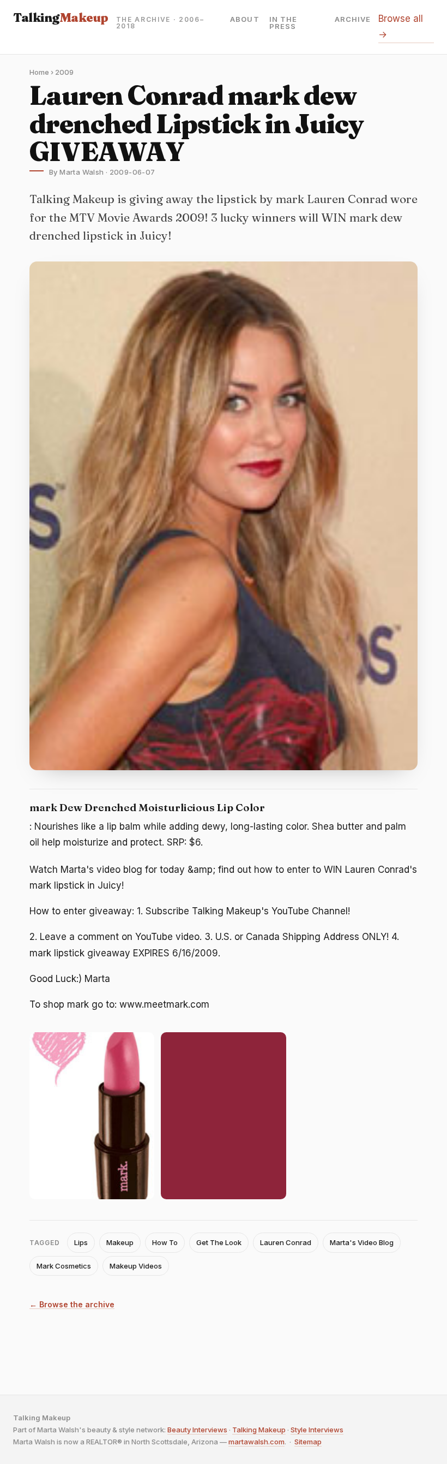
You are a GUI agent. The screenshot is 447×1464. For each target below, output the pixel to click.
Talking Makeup (259, 1429)
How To (165, 1242)
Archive (353, 19)
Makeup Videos (136, 1265)
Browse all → (400, 26)
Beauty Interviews (197, 1429)
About (244, 19)
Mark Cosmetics (64, 1265)
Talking (60, 17)
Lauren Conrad (285, 1242)
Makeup (120, 1242)
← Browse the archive (71, 1305)
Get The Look (218, 1242)
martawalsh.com (256, 1441)
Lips (81, 1242)
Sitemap (308, 1441)
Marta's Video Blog (362, 1242)
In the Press (283, 23)
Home (39, 72)
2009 (64, 72)
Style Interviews (317, 1429)
